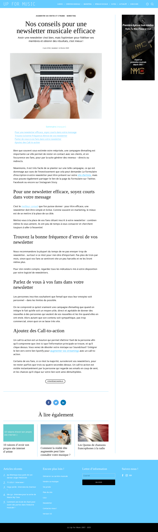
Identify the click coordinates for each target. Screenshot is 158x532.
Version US (47, 514)
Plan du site (47, 492)
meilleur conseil (29, 206)
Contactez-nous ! (50, 508)
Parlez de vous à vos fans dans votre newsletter (38, 139)
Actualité (123, 4)
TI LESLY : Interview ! (15, 482)
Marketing (88, 4)
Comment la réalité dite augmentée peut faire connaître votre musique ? (55, 451)
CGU (45, 497)
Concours (134, 4)
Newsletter (47, 503)
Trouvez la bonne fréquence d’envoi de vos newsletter (41, 135)
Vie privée (47, 487)
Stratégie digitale (55, 381)
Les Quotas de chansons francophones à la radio (92, 446)
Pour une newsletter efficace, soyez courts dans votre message (46, 132)
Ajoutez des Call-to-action (27, 142)
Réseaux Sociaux (101, 4)
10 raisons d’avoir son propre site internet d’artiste (16, 448)
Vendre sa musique (51, 481)
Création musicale (73, 4)
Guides (60, 4)
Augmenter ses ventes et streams (50, 16)
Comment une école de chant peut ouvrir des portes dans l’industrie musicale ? (21, 505)
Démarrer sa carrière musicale (55, 476)
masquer (61, 126)
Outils (113, 4)
